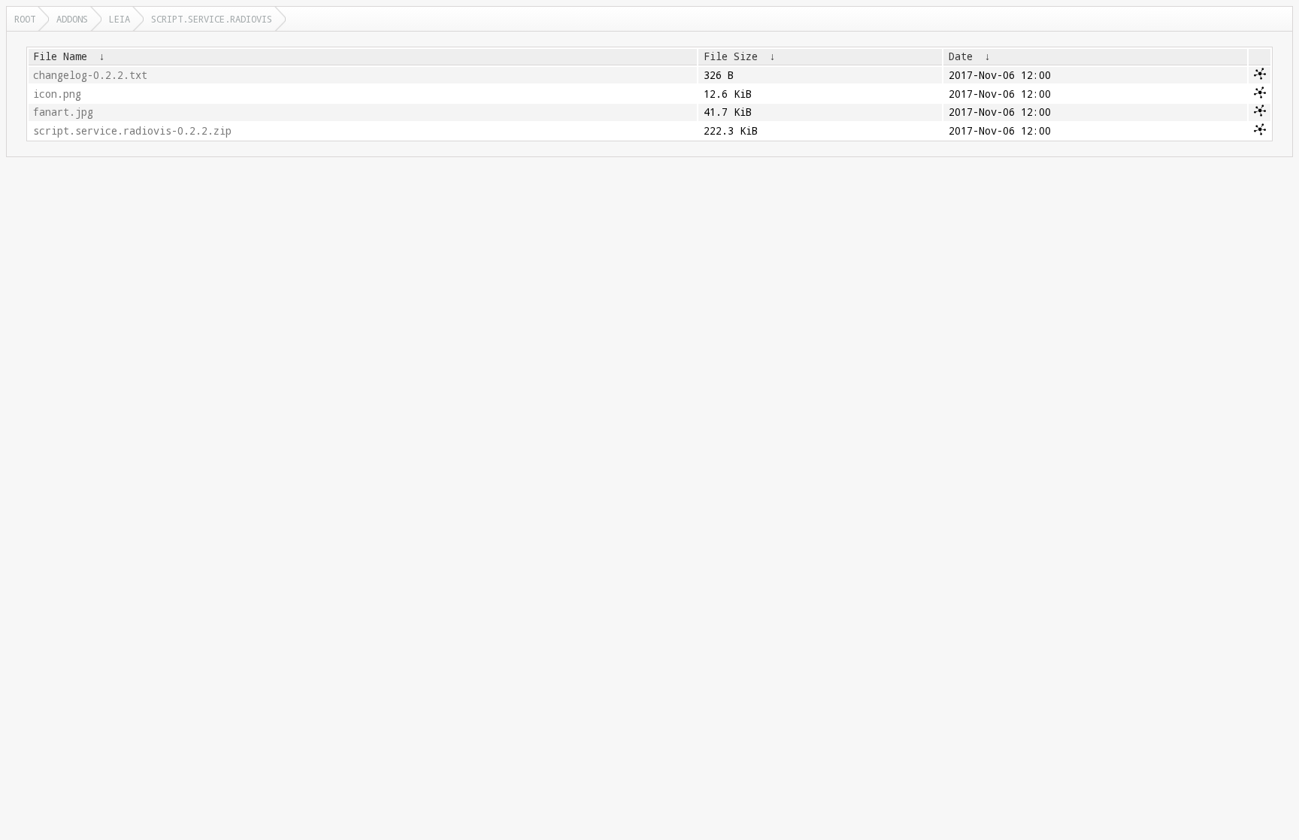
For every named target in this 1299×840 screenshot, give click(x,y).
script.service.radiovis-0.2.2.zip (132, 131)
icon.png (57, 94)
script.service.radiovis (211, 19)
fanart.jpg (63, 112)
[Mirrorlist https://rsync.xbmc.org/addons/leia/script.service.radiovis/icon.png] (1260, 95)
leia (119, 19)
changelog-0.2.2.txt (90, 75)
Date (961, 56)
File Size (731, 56)
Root (24, 19)
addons (72, 19)
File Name (60, 56)
